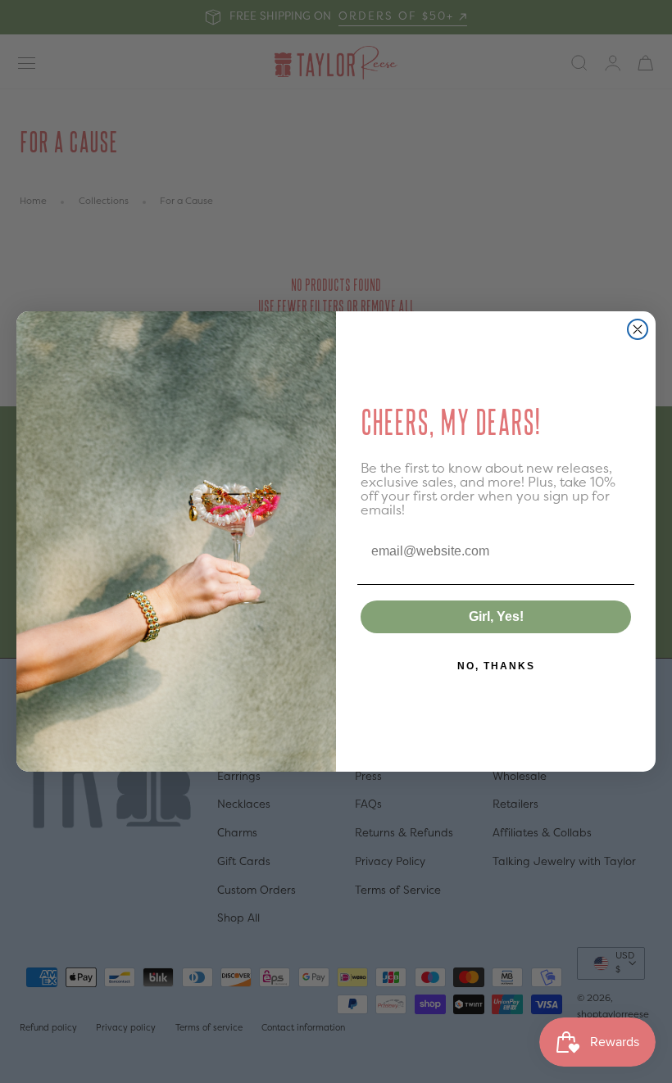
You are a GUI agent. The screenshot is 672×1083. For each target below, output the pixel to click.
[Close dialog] (637, 329)
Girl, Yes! (496, 616)
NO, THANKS (496, 666)
